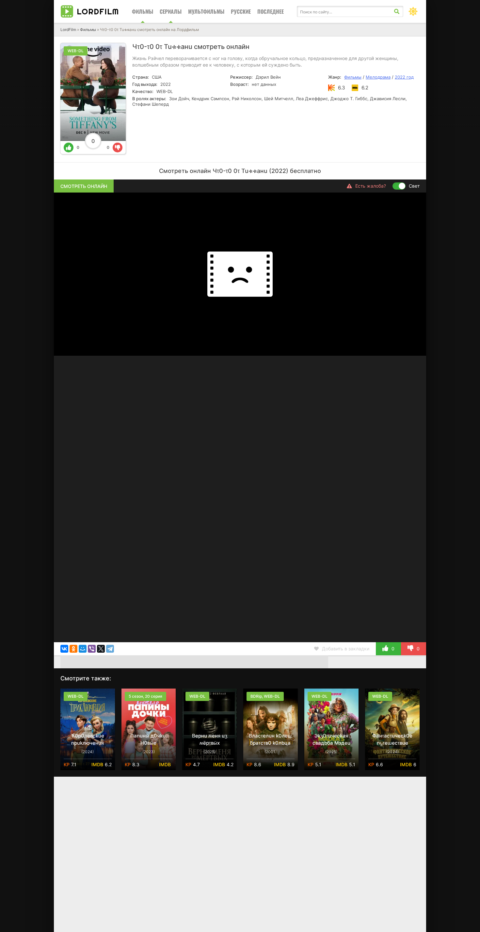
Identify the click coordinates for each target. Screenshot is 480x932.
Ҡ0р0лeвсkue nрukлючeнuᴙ (87, 739)
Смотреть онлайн (83, 186)
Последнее (270, 11)
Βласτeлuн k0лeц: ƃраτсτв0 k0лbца (270, 739)
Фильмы (142, 11)
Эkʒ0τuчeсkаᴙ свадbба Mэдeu (331, 739)
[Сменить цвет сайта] (413, 11)
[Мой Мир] (83, 649)
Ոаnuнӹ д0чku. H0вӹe (148, 739)
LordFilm (68, 29)
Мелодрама (378, 77)
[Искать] (396, 11)
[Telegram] (110, 649)
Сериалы (171, 11)
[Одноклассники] (73, 649)
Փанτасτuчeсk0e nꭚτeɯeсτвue (392, 739)
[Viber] (92, 649)
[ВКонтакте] (64, 649)
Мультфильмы (206, 11)
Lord (98, 11)
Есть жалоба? (370, 186)
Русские (241, 11)
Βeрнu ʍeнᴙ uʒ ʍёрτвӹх (209, 739)
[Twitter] (101, 649)
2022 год (404, 77)
